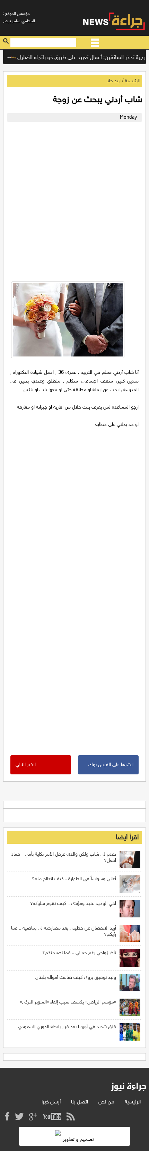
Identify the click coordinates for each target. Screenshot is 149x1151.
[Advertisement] (74, 200)
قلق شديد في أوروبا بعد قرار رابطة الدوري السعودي (67, 1027)
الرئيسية (132, 81)
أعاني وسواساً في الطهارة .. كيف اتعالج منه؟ (74, 879)
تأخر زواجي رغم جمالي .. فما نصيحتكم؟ (79, 953)
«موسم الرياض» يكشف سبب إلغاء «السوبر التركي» (68, 1002)
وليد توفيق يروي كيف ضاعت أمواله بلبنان (75, 978)
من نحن (106, 1102)
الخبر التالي (26, 765)
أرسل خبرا (51, 1102)
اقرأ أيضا (127, 837)
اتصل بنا (79, 1102)
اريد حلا (114, 81)
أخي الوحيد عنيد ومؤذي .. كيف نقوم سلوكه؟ (73, 904)
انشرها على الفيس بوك (110, 765)
